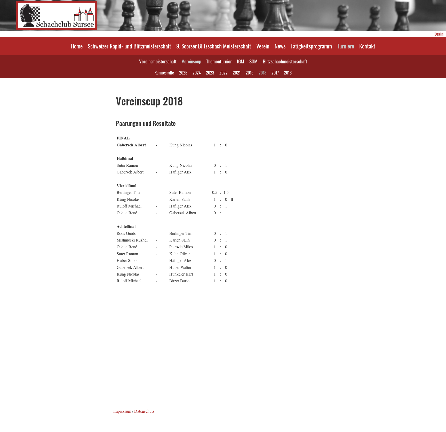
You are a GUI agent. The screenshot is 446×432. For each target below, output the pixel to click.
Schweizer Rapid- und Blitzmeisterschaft (129, 46)
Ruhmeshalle (164, 73)
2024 (197, 73)
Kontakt (367, 46)
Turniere (345, 46)
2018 (262, 73)
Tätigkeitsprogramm (311, 46)
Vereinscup (191, 61)
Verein (262, 46)
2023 (210, 73)
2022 (223, 73)
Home (77, 46)
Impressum (122, 411)
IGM (240, 61)
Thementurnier (219, 61)
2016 (288, 73)
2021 (237, 73)
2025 (183, 73)
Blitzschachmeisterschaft (285, 61)
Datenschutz (144, 411)
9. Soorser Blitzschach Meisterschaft (213, 46)
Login (438, 34)
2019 (249, 73)
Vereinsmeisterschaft (158, 61)
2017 (275, 73)
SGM (253, 61)
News (280, 46)
